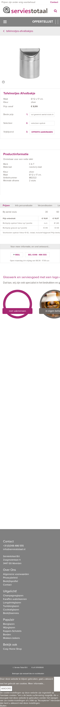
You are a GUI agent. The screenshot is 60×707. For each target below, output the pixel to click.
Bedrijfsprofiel (10, 581)
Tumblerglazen (11, 606)
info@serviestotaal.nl (14, 549)
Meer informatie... (36, 683)
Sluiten (3, 705)
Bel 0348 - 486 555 (37, 255)
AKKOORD (6, 688)
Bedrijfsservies (11, 613)
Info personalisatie (23, 205)
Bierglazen (9, 624)
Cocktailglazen (11, 609)
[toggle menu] (5, 21)
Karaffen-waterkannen (15, 599)
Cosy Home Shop (12, 648)
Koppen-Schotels (12, 631)
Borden (7, 634)
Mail (17, 255)
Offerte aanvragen (42, 132)
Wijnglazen (9, 627)
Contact (54, 2)
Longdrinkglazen (12, 602)
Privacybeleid (10, 577)
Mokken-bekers (11, 638)
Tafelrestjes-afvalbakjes (19, 31)
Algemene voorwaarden (16, 574)
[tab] (6, 205)
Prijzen (6, 205)
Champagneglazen (13, 595)
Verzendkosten (45, 205)
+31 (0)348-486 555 (13, 545)
